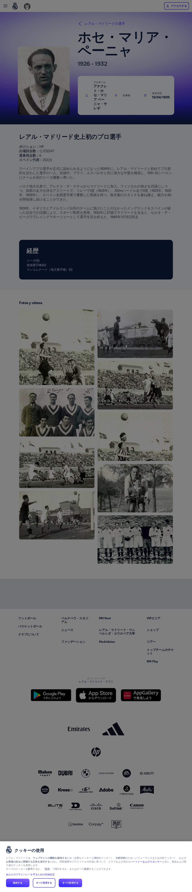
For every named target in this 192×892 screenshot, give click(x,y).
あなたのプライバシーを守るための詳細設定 (30, 874)
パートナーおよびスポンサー (146, 861)
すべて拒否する (44, 882)
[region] (96, 866)
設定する (17, 882)
